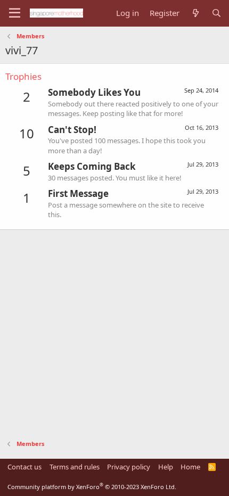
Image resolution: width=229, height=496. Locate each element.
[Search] (216, 13)
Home (190, 467)
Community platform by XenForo (91, 487)
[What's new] (195, 13)
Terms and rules (75, 467)
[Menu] (14, 13)
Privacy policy (128, 467)
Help (165, 467)
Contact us (24, 467)
